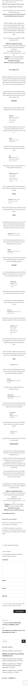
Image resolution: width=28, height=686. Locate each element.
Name (4, 580)
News (6, 545)
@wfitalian (17, 60)
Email (4, 588)
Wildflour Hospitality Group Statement (12, 651)
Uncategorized (13, 545)
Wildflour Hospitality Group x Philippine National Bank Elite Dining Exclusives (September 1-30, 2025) (12, 665)
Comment (5, 559)
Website (4, 596)
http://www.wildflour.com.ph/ (16, 62)
